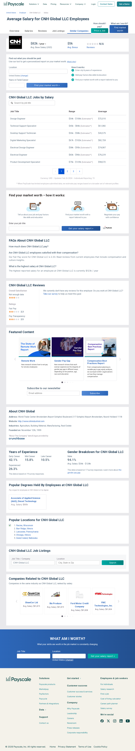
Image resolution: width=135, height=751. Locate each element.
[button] (14, 30)
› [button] (120, 358)
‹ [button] (15, 358)
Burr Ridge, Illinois (24, 528)
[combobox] (38, 71)
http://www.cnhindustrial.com (31, 421)
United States (11, 13)
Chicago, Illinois (23, 535)
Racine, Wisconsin (24, 525)
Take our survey (50, 294)
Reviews (91, 47)
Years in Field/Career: (19, 80)
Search (112, 562)
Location (61, 559)
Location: (13, 67)
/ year (41, 44)
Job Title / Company (20, 559)
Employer (22, 13)
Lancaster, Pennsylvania (27, 531)
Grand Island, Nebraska (26, 538)
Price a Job (99, 30)
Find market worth (120, 29)
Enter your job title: (17, 223)
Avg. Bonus (73, 47)
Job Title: (21, 651)
